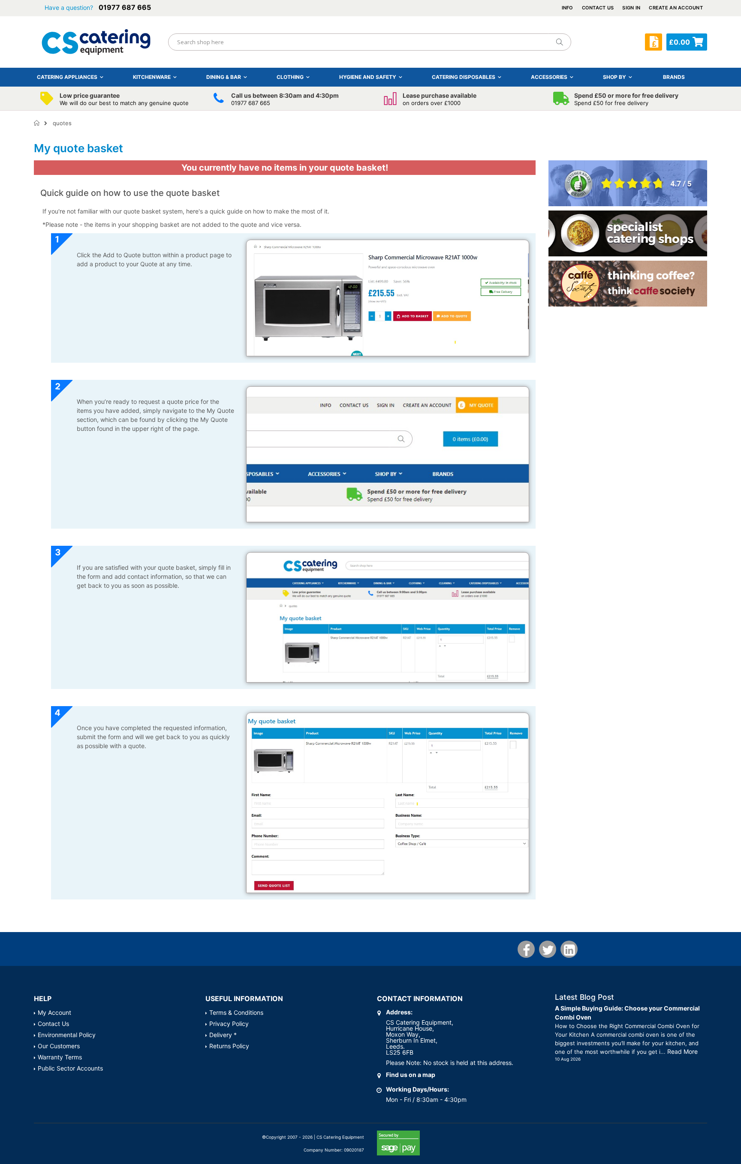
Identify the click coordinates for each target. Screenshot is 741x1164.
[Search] (559, 42)
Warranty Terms (60, 1057)
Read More (682, 1051)
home (37, 123)
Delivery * (223, 1034)
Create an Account (676, 8)
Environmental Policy (67, 1034)
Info (567, 8)
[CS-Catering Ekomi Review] (627, 182)
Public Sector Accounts (70, 1068)
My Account (54, 1012)
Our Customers (59, 1046)
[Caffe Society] (627, 283)
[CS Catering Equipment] (96, 42)
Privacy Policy (229, 1023)
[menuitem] (674, 77)
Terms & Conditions (236, 1012)
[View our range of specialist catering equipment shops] (627, 232)
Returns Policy (229, 1046)
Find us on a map (410, 1074)
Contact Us (598, 8)
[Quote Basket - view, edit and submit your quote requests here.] (653, 42)
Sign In (631, 8)
